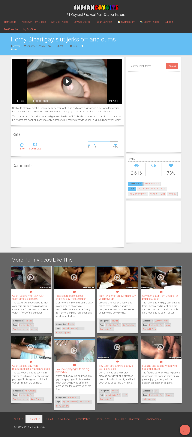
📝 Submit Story (126, 21)
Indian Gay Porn (104, 21)
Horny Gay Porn (62, 406)
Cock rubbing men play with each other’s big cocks (28, 297)
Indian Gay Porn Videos (33, 21)
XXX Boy (172, 194)
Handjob (28, 321)
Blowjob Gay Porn (63, 333)
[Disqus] (67, 207)
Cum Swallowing (161, 321)
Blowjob (71, 324)
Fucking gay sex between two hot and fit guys (159, 367)
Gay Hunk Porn (157, 194)
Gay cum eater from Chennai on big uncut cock (160, 297)
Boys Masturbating (20, 329)
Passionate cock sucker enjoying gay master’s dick (71, 297)
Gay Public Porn (128, 325)
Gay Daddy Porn (149, 329)
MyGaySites (29, 29)
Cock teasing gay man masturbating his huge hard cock (31, 367)
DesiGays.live (11, 29)
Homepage (10, 21)
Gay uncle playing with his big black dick (72, 370)
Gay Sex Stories (82, 21)
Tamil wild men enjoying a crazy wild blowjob (117, 297)
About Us (18, 419)
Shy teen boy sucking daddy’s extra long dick (116, 367)
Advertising (64, 419)
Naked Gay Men (36, 399)
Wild (157, 391)
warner (16, 46)
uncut (81, 328)
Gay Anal (169, 395)
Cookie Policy (102, 419)
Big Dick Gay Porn (137, 194)
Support (169, 21)
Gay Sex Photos (59, 21)
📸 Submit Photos (149, 21)
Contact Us (34, 419)
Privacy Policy (82, 419)
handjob (33, 329)
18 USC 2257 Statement (127, 419)
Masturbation (152, 184)
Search (172, 66)
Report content (153, 419)
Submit (49, 419)
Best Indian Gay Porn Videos (151, 189)
